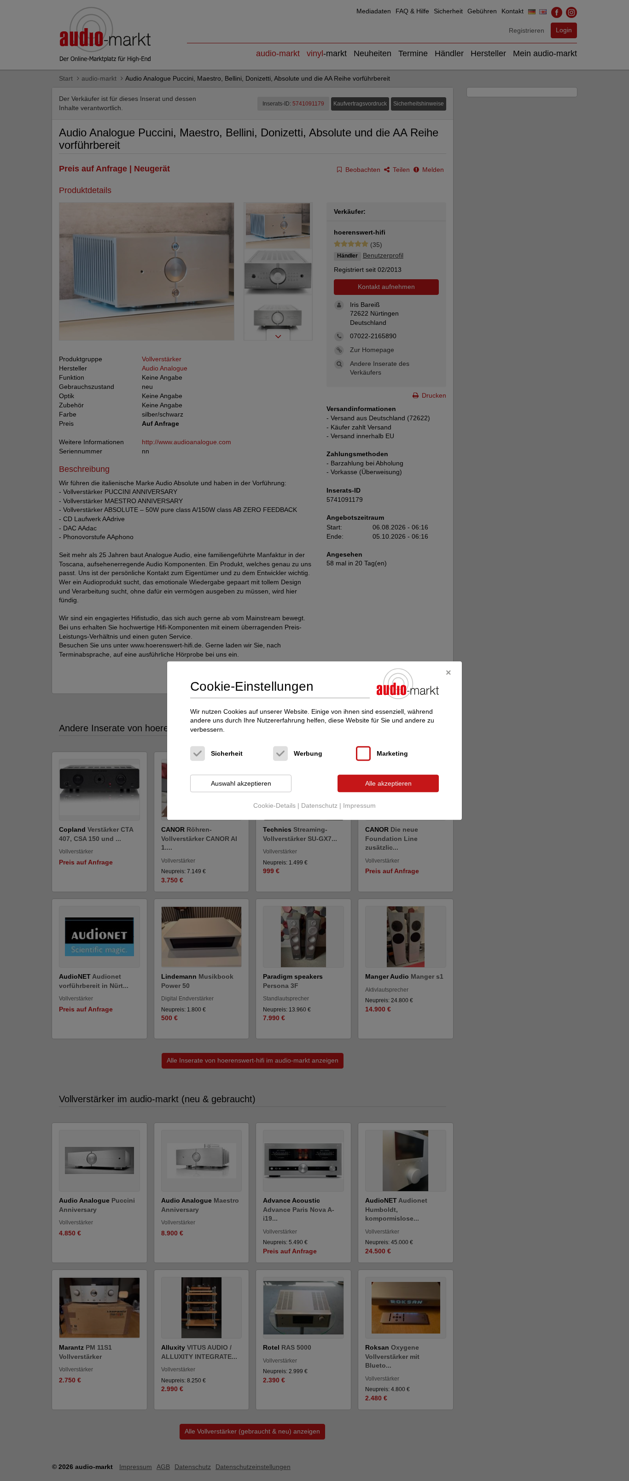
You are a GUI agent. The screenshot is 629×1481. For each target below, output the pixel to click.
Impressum (359, 805)
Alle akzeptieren (388, 783)
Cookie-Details (274, 805)
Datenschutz (319, 805)
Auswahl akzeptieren (241, 783)
